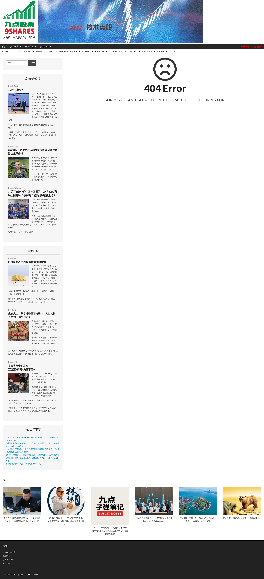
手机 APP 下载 (8, 559)
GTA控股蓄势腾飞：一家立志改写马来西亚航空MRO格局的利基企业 (32, 455)
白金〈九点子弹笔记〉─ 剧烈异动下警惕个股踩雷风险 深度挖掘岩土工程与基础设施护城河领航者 (110, 530)
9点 (11, 188)
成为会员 (258, 46)
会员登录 (245, 46)
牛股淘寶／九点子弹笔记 (45, 51)
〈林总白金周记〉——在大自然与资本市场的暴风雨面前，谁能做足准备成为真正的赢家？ (66, 521)
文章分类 (14, 46)
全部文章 (172, 51)
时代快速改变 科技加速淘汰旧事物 (27, 261)
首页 (4, 46)
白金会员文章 (147, 51)
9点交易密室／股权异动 (68, 51)
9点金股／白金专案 (23, 51)
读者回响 (160, 51)
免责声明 (6, 556)
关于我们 (44, 46)
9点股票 (20, 575)
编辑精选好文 (14, 86)
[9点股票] (19, 17)
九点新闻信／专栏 (115, 51)
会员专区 (29, 46)
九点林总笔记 (15, 89)
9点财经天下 (6, 51)
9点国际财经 (99, 51)
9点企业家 (86, 51)
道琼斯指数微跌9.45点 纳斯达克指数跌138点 (23, 464)
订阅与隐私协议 (9, 552)
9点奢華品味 (132, 51)
